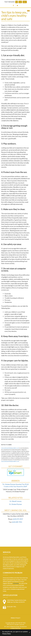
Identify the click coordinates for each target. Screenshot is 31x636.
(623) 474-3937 (18, 519)
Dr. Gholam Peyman (15, 504)
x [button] (29, 632)
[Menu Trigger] (28, 10)
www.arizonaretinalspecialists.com (10, 448)
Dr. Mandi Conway (15, 501)
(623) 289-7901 (17, 522)
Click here (16, 583)
